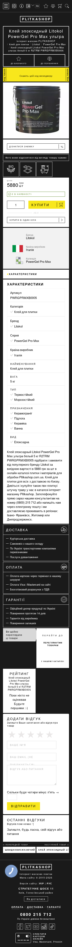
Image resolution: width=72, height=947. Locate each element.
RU (37, 6)
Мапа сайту (27, 877)
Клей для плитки (25, 312)
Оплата (14, 567)
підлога (19, 418)
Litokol (18, 326)
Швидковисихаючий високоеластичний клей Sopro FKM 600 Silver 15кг (20, 849)
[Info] (22, 6)
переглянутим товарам (52, 644)
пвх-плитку (49, 485)
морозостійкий (24, 399)
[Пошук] (67, 6)
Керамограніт (23, 413)
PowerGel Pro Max (26, 341)
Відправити (23, 806)
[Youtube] (36, 926)
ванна (18, 428)
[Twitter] (28, 926)
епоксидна (21, 442)
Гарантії (15, 599)
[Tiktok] (52, 926)
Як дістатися (36, 899)
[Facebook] (20, 926)
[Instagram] (44, 926)
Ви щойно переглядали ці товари (14, 635)
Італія (18, 355)
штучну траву (16, 490)
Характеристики (23, 274)
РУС (49, 883)
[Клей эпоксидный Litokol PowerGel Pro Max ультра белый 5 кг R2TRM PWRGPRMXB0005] (36, 110)
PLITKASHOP (36, 19)
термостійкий (23, 394)
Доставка (17, 529)
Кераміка (20, 423)
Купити (40, 204)
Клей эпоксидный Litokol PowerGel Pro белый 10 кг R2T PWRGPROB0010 (53, 849)
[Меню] (6, 6)
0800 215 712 (36, 914)
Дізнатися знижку (36, 146)
